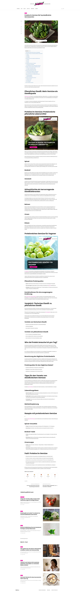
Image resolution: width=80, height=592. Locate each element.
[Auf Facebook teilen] (21, 27)
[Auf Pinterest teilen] (21, 31)
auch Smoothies (30, 386)
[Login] (62, 8)
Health (25, 8)
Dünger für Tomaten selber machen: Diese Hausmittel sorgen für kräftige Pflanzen (30, 499)
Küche (50, 285)
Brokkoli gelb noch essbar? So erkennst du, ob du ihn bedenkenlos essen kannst (30, 513)
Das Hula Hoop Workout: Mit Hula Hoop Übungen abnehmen (33, 486)
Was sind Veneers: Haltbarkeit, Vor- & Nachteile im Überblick (50, 486)
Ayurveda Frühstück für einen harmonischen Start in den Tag (30, 578)
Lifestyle (28, 8)
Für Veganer (26, 271)
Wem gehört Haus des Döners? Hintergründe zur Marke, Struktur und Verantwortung (30, 549)
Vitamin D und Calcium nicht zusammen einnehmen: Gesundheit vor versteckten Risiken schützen (29, 564)
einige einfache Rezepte (31, 418)
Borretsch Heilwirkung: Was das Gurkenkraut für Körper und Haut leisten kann (30, 528)
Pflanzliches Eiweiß (28, 96)
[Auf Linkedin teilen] (21, 33)
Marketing (32, 8)
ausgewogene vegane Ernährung (31, 296)
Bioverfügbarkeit (47, 312)
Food (21, 8)
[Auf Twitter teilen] (21, 29)
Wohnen (36, 8)
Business (18, 8)
